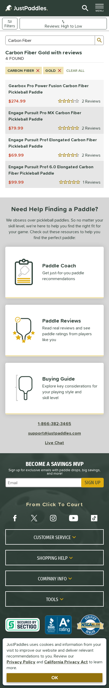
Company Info (52, 578)
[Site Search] (84, 8)
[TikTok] (94, 518)
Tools (52, 599)
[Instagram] (53, 518)
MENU (101, 9)
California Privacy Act (66, 662)
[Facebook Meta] (15, 518)
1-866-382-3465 (54, 423)
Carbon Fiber (20, 70)
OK (54, 677)
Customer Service (52, 537)
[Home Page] (26, 8)
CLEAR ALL (75, 70)
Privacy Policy (21, 662)
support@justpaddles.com (54, 433)
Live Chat (54, 442)
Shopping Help (52, 558)
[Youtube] (73, 518)
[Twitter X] (34, 518)
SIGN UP (92, 483)
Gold (50, 70)
